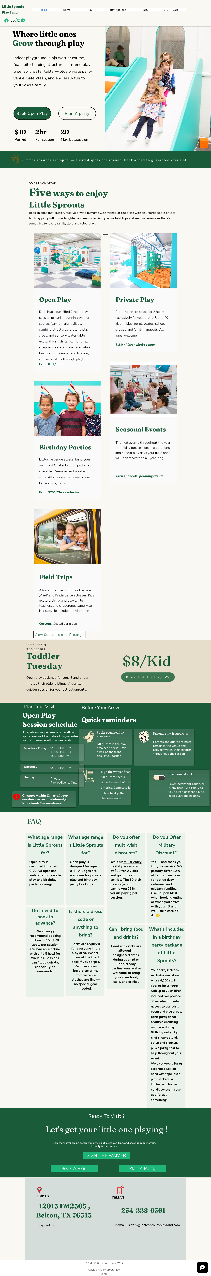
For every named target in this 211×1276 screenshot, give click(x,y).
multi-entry (133, 862)
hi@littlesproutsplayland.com (157, 1225)
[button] (21, 20)
